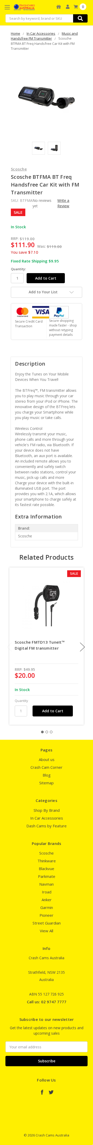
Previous (9, 647)
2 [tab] (46, 732)
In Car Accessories (46, 818)
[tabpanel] (46, 646)
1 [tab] (42, 732)
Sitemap (46, 782)
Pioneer (46, 915)
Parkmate (46, 876)
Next (82, 647)
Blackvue (46, 868)
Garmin (46, 907)
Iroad (46, 891)
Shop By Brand (47, 810)
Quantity (21, 700)
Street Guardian (47, 923)
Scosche (46, 853)
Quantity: (18, 269)
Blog (47, 775)
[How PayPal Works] (59, 311)
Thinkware (46, 860)
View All (46, 930)
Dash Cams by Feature (46, 825)
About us (47, 759)
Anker (47, 899)
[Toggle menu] (7, 7)
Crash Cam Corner (46, 767)
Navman (46, 884)
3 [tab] (51, 732)
